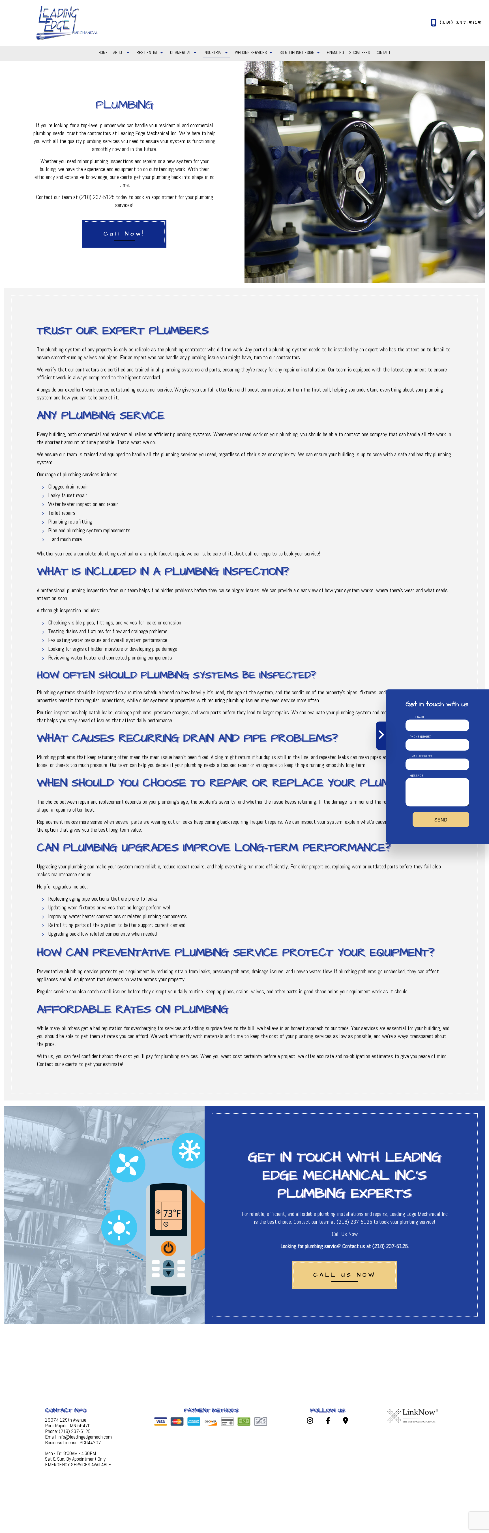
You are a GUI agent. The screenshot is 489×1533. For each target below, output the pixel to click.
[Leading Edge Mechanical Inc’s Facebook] (328, 1421)
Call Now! (124, 234)
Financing (335, 52)
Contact (383, 52)
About (118, 52)
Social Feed (359, 52)
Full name (417, 717)
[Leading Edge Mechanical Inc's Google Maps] (345, 1421)
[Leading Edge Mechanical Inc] (67, 23)
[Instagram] (310, 1421)
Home (103, 52)
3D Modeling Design (297, 52)
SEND (440, 819)
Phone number (421, 736)
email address (421, 756)
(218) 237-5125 (461, 23)
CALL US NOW (344, 1275)
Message (416, 775)
